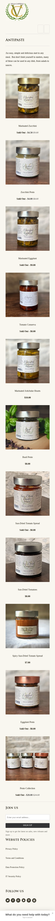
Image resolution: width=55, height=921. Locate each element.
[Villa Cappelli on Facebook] (13, 900)
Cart (47, 29)
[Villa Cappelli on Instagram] (34, 900)
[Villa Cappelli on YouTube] (24, 900)
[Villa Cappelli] (28, 12)
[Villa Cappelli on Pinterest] (29, 900)
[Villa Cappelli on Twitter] (8, 900)
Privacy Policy (12, 849)
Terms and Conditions (15, 858)
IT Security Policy (13, 876)
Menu (41, 29)
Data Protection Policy (15, 867)
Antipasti (15, 40)
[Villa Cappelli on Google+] (18, 900)
